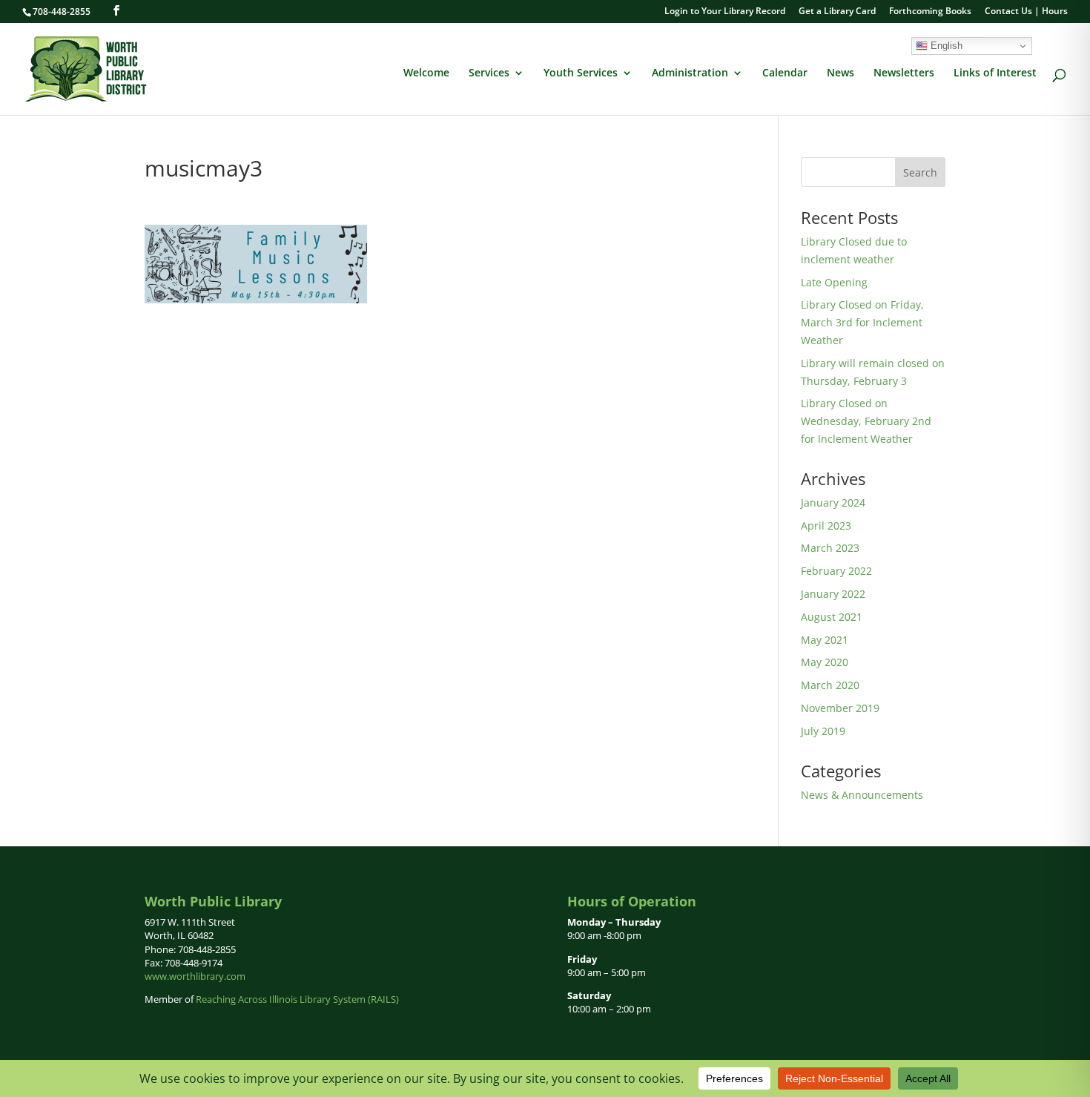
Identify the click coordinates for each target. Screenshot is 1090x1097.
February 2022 (836, 571)
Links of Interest (995, 73)
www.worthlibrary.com (195, 976)
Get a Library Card (837, 12)
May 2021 (824, 640)
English (945, 45)
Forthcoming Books (930, 12)
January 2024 (833, 502)
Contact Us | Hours (1026, 12)
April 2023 (826, 525)
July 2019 (823, 731)
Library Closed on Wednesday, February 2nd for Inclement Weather (866, 421)
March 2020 (830, 685)
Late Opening (834, 282)
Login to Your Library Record (724, 12)
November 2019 (840, 708)
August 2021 (831, 617)
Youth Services (581, 73)
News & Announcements (862, 795)
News (840, 73)
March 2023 (830, 548)
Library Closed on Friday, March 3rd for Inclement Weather (862, 322)
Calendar (784, 73)
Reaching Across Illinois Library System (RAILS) (297, 999)
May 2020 (824, 662)
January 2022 (833, 594)
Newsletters (903, 73)
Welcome (426, 73)
